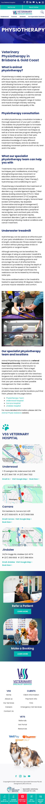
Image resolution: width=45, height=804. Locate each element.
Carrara (14, 16)
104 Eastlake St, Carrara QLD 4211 (16, 511)
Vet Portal (11, 7)
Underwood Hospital (14, 400)
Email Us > (6, 479)
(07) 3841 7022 (25, 474)
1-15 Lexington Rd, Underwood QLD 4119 (18, 471)
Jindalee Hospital (13, 406)
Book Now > (34, 479)
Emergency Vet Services (31, 707)
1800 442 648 (37, 2)
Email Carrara (8, 519)
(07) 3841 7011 (9, 474)
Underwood (5, 16)
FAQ (31, 703)
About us (8, 699)
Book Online (33, 7)
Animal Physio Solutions (12, 413)
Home (8, 695)
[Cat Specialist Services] (22, 790)
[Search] (42, 12)
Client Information (31, 695)
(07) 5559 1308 (26, 514)
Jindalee (22, 16)
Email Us (39, 2)
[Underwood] (22, 453)
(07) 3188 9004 (25, 557)
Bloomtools (27, 784)
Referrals (22, 720)
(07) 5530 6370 (10, 514)
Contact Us (9, 711)
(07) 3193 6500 (9, 557)
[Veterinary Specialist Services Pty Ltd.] (22, 12)
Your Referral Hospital (8, 2)
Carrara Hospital (13, 403)
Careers (8, 707)
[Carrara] (22, 493)
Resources (22, 729)
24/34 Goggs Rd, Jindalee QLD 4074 (17, 554)
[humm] (29, 736)
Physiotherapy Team (15, 398)
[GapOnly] (22, 740)
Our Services (8, 703)
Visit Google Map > (20, 479)
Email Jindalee (8, 562)
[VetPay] (14, 736)
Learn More (22, 611)
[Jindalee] (22, 536)
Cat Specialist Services (36, 16)
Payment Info (31, 699)
